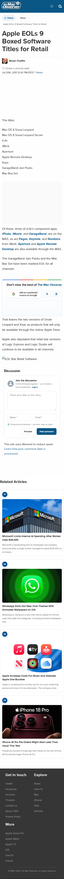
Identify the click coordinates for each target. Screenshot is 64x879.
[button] (51, 6)
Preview (28, 431)
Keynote (34, 238)
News (23, 18)
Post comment (47, 431)
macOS (9, 855)
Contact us (11, 805)
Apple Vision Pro (14, 833)
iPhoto (6, 233)
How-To (38, 789)
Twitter (9, 783)
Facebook (11, 789)
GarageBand (38, 233)
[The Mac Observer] (11, 6)
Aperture (24, 243)
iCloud (9, 861)
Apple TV (10, 844)
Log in (35, 387)
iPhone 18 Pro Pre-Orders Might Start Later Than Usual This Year (30, 744)
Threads (10, 800)
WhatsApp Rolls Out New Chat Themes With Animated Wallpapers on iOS (28, 608)
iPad (36, 805)
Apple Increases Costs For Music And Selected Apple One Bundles (29, 677)
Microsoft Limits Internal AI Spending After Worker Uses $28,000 (31, 538)
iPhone (38, 800)
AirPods (38, 811)
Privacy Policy (12, 816)
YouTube (10, 794)
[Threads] (56, 294)
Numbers (54, 238)
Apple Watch (12, 839)
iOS (7, 850)
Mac (36, 794)
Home (10, 18)
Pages (23, 238)
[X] (47, 294)
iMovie (17, 233)
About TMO (11, 811)
